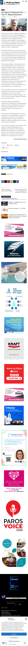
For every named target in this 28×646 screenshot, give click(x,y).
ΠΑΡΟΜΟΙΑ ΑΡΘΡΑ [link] (6, 196)
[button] (26, 619)
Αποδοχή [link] (14, 634)
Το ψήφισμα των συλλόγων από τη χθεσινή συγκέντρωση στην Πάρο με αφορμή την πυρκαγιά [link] (17, 216)
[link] (1, 1)
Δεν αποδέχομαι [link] (14, 637)
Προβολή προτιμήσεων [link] (14, 641)
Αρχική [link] (2, 7)
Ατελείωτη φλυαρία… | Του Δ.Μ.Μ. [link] (16, 208)
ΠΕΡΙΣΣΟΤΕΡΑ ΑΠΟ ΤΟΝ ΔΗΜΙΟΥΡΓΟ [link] (9, 198)
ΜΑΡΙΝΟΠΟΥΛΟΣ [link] (10, 174)
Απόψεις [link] (6, 7)
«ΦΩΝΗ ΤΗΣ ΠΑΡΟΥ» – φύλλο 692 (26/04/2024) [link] (6, 190)
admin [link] (4, 16)
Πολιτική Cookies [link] (12, 644)
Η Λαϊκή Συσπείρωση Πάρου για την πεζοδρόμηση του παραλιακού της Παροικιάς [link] (20, 191)
